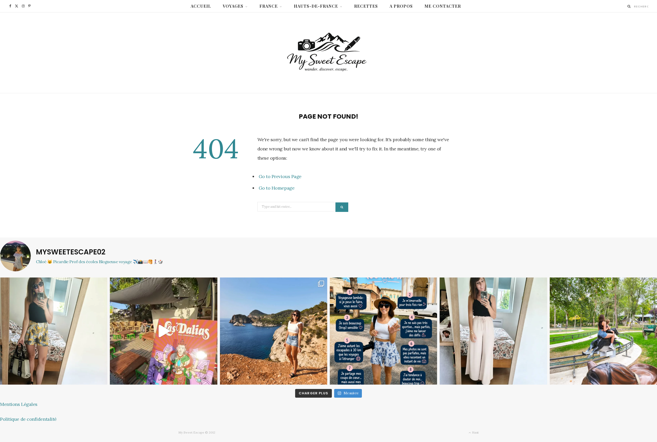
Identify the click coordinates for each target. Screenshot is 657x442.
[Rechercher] (629, 6)
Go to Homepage (277, 188)
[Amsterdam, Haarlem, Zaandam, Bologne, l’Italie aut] (273, 331)
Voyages (233, 6)
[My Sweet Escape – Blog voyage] (329, 52)
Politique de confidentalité (28, 419)
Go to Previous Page (280, 176)
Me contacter (442, 6)
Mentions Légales (18, 404)
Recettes (366, 6)
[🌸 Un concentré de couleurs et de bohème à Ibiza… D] (163, 331)
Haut (475, 432)
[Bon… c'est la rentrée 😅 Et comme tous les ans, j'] (53, 331)
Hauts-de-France (316, 6)
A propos (401, 6)
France (268, 6)
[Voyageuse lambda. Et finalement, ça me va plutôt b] (383, 331)
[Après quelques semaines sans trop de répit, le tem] (493, 331)
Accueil (201, 6)
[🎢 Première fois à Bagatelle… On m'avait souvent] (603, 331)
